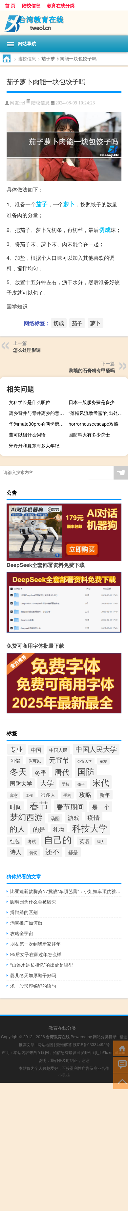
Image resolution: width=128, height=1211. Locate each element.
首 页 (10, 5)
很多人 (48, 794)
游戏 (73, 817)
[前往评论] (120, 1064)
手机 (67, 795)
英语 (84, 841)
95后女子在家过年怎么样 (35, 954)
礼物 (58, 829)
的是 (39, 828)
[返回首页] (120, 1048)
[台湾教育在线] (64, 23)
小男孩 (64, 1075)
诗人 (16, 852)
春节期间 (70, 806)
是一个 (101, 806)
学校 (66, 784)
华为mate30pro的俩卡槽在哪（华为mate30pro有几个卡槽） (38, 423)
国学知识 (17, 306)
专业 (16, 749)
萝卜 (69, 204)
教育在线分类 (61, 5)
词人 (100, 841)
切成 (105, 229)
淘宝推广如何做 (26, 922)
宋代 (101, 782)
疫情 (93, 817)
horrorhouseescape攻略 (93, 423)
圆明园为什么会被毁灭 (33, 901)
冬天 (18, 771)
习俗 (15, 760)
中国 (36, 749)
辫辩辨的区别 (24, 912)
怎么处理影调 (27, 350)
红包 (15, 841)
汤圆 (55, 818)
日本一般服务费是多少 (92, 402)
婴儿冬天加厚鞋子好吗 (33, 975)
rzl (22, 103)
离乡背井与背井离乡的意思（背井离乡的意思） (38, 413)
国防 (86, 771)
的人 (17, 828)
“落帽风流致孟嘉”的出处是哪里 (97, 413)
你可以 (34, 761)
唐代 (62, 771)
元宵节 (59, 760)
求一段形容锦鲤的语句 (33, 985)
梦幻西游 (26, 816)
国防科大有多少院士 (89, 434)
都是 (73, 852)
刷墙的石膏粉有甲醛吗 (92, 370)
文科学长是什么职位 (29, 402)
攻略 (85, 794)
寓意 (14, 795)
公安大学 (84, 761)
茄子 (42, 204)
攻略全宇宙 (21, 933)
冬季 (41, 772)
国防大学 (21, 783)
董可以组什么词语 (27, 434)
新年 (104, 794)
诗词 (33, 852)
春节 (39, 805)
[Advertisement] (64, 1147)
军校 (103, 761)
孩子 (81, 784)
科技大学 (90, 827)
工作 (29, 795)
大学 (47, 783)
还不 (52, 851)
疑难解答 (64, 1044)
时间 (16, 806)
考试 (32, 841)
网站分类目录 (105, 1036)
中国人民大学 (96, 749)
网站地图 (45, 1044)
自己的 (58, 839)
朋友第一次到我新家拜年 (35, 943)
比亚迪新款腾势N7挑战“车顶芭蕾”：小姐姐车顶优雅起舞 (65, 891)
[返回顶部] (120, 1080)
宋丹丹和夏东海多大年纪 (34, 445)
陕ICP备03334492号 (91, 1044)
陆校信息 (31, 5)
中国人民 (58, 750)
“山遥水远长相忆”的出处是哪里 (41, 964)
